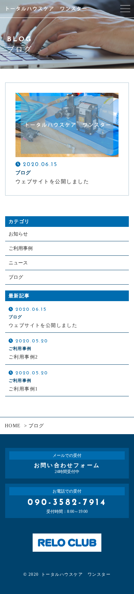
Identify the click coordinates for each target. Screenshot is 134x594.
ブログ (16, 277)
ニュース (18, 262)
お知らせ (18, 233)
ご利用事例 (21, 248)
